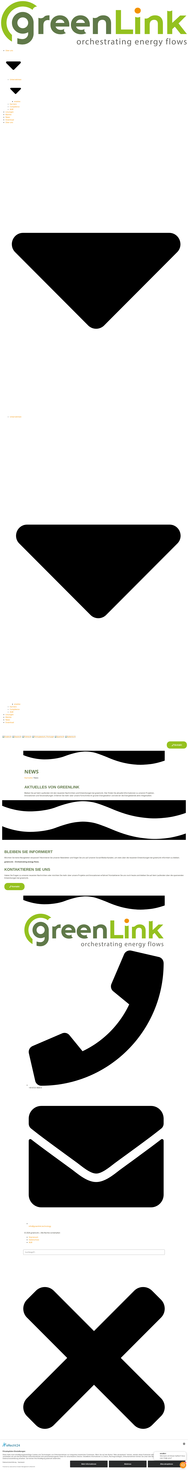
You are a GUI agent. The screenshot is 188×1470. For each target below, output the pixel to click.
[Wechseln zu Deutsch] (17, 736)
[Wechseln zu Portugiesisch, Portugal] (43, 736)
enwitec (17, 101)
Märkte (8, 114)
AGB (11, 109)
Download (9, 120)
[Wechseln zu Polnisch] (27, 736)
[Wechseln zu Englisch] (7, 736)
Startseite (28, 778)
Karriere (13, 104)
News (7, 117)
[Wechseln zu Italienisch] (70, 736)
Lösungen (9, 112)
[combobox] (94, 1252)
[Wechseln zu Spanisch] (59, 736)
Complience (14, 106)
